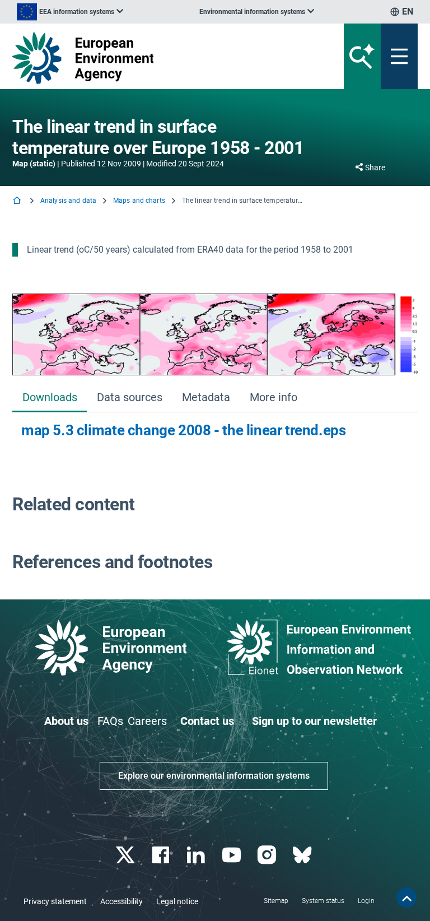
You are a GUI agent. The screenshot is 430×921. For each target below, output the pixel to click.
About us (66, 721)
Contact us (207, 721)
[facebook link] (162, 855)
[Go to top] (406, 897)
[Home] (18, 201)
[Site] (144, 57)
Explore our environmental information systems (214, 775)
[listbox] (70, 12)
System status (323, 901)
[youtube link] (232, 855)
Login (366, 901)
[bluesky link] (303, 855)
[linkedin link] (197, 855)
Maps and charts (139, 200)
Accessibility (121, 901)
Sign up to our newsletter (314, 721)
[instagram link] (268, 855)
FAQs (110, 721)
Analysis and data (68, 200)
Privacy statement (55, 901)
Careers (147, 721)
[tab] (49, 398)
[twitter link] (126, 855)
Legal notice (177, 901)
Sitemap (276, 901)
